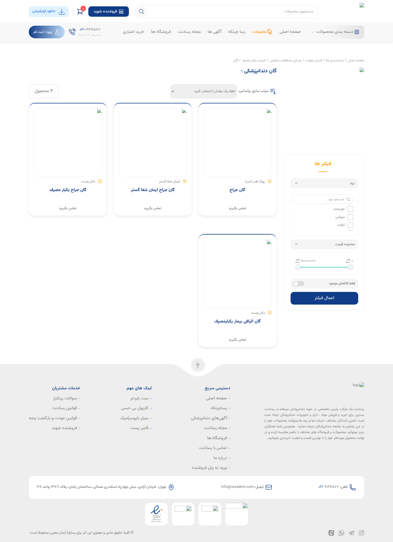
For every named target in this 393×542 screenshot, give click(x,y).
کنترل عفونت (313, 60)
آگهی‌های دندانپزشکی (209, 418)
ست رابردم (139, 398)
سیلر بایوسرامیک (134, 418)
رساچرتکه (219, 408)
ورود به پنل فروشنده (209, 468)
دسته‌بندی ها (335, 60)
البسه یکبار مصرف (254, 60)
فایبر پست (139, 428)
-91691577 (328, 487)
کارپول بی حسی (134, 408)
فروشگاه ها (217, 438)
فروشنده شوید (64, 428)
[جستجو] (141, 11)
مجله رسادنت (215, 428)
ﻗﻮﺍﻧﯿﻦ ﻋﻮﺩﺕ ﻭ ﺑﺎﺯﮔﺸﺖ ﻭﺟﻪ (53, 418)
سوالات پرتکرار (65, 398)
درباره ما (220, 458)
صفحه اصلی (356, 60)
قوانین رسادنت (64, 408)
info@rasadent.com (237, 487)
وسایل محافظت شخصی (285, 60)
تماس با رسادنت (213, 448)
